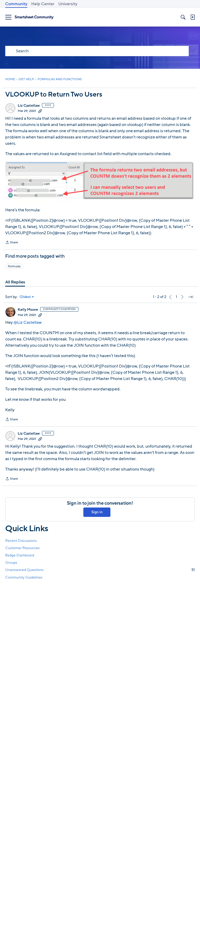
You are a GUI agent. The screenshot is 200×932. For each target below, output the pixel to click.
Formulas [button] (14, 266)
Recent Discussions (21, 540)
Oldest (25, 297)
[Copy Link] (40, 111)
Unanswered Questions (100, 569)
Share (11, 242)
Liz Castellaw (29, 105)
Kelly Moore (28, 309)
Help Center (42, 4)
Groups (11, 562)
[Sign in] (192, 17)
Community (16, 4)
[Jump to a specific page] (190, 297)
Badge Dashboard (19, 555)
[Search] (183, 17)
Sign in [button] (97, 512)
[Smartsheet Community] (34, 17)
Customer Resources (22, 548)
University (67, 4)
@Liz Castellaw (28, 322)
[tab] (15, 282)
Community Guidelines (23, 577)
